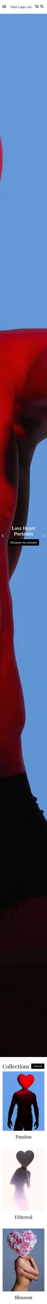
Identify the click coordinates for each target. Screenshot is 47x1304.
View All (38, 1066)
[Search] (41, 7)
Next (44, 535)
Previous (2, 535)
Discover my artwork (23, 542)
